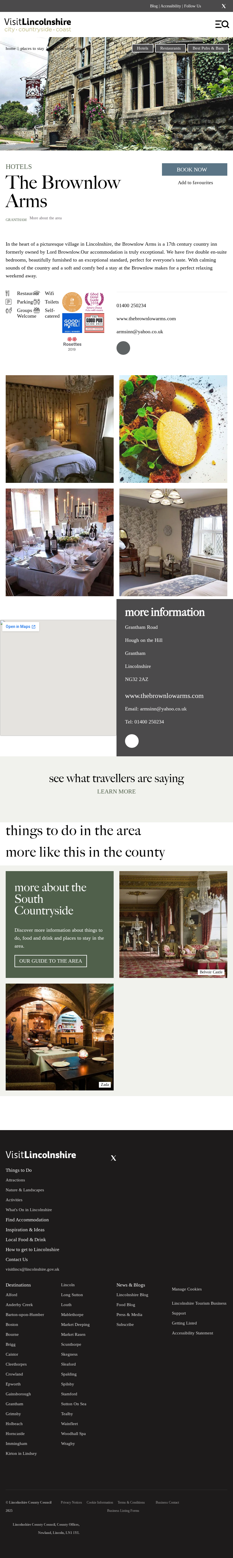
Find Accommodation (27, 1219)
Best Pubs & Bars (208, 48)
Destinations (18, 1285)
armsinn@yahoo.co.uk (139, 331)
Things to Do (19, 1170)
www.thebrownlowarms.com (146, 318)
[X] (223, 6)
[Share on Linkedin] (35, 141)
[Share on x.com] (44, 141)
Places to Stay (32, 48)
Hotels (142, 48)
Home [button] (11, 48)
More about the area (46, 218)
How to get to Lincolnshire (32, 1249)
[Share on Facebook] (26, 141)
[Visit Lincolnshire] (41, 26)
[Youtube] (102, 1158)
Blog (154, 6)
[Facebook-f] (209, 6)
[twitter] (123, 348)
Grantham (16, 220)
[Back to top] (216, 1113)
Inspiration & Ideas (25, 1229)
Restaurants (170, 48)
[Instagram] (216, 6)
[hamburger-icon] (222, 24)
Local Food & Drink (26, 1239)
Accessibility (171, 6)
